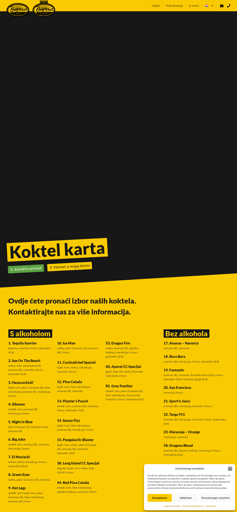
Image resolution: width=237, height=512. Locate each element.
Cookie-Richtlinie (171, 506)
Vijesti (156, 5)
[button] (230, 468)
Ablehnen (186, 498)
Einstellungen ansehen (215, 498)
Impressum (211, 506)
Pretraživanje (174, 5)
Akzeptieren (159, 498)
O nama (194, 5)
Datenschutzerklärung (193, 506)
